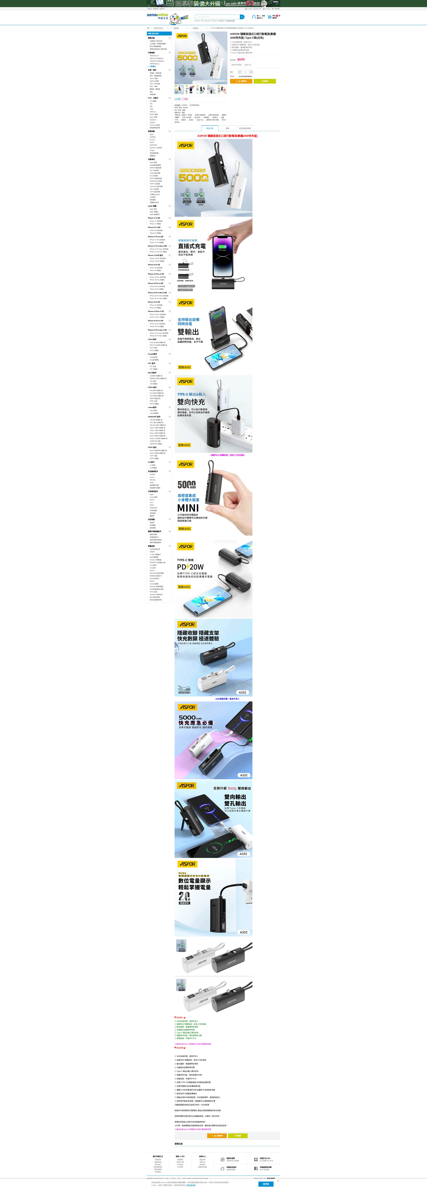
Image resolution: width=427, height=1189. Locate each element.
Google (152, 150)
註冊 (263, 16)
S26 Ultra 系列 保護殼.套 (158, 425)
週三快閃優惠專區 (155, 46)
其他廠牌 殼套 (154, 485)
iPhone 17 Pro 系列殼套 (157, 240)
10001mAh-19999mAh (157, 61)
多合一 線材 (153, 86)
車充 (151, 92)
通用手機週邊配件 (155, 542)
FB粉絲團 (277, 9)
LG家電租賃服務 (229, 21)
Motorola (152, 480)
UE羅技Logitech (155, 194)
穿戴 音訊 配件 (158, 28)
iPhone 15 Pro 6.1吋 (155, 321)
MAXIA (152, 581)
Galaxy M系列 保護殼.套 (158, 436)
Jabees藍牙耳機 (155, 173)
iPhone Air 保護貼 (155, 233)
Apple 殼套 (153, 209)
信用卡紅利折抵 (237, 65)
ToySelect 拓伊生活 (156, 594)
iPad (202, 21)
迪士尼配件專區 (155, 597)
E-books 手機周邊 (155, 560)
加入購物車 (242, 81)
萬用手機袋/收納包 (156, 540)
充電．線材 (152, 70)
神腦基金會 (158, 1162)
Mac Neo (208, 21)
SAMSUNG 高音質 (156, 181)
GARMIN (153, 137)
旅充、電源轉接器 (155, 76)
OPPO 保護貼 (154, 404)
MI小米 (152, 500)
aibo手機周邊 (154, 557)
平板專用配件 (153, 491)
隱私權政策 (158, 1169)
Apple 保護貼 (154, 212)
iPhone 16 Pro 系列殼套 (157, 286)
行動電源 (176, 28)
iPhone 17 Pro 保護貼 (157, 242)
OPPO (152, 142)
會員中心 (260, 18)
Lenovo (152, 477)
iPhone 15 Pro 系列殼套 (157, 324)
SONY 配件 (152, 447)
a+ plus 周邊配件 (155, 554)
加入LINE (258, 9)
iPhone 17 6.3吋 (154, 218)
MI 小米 (152, 140)
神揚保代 (162, 9)
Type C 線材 (154, 78)
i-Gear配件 (153, 565)
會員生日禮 (180, 1162)
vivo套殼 (152, 465)
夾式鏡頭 (153, 525)
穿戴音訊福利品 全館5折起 (158, 49)
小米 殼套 (153, 381)
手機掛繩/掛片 (154, 537)
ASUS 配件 (152, 339)
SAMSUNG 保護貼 (156, 444)
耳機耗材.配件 (154, 202)
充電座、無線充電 (155, 73)
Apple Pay (247, 65)
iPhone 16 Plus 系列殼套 (158, 277)
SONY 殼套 (153, 456)
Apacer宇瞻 (153, 117)
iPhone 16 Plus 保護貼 (157, 280)
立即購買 (264, 81)
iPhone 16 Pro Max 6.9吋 (157, 293)
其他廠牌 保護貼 (155, 488)
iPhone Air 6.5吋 (154, 227)
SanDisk (152, 122)
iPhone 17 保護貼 (155, 224)
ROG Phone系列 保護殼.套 (158, 345)
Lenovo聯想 (153, 497)
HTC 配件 (151, 363)
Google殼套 (153, 357)
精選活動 (151, 38)
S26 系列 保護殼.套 (156, 420)
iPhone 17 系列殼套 (156, 221)
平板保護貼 (153, 510)
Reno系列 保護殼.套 (156, 390)
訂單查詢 (180, 1164)
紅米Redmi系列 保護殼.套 (158, 378)
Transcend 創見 (155, 125)
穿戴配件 (153, 156)
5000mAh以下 (154, 56)
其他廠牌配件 (153, 471)
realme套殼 (153, 410)
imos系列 (153, 568)
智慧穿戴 (151, 131)
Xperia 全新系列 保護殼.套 (158, 450)
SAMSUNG (153, 145)
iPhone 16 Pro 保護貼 (157, 289)
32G (151, 104)
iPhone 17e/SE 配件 (155, 255)
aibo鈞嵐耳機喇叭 (155, 165)
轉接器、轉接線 (155, 89)
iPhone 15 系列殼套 (156, 305)
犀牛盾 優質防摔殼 (156, 600)
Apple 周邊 (152, 206)
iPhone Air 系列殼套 (156, 230)
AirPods (214, 21)
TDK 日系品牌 (154, 189)
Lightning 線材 (154, 81)
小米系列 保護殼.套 (156, 376)
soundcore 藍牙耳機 (156, 186)
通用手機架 (153, 534)
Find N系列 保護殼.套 (157, 396)
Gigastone (153, 120)
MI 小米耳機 (154, 176)
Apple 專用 (153, 162)
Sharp (152, 482)
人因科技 (153, 197)
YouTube (267, 9)
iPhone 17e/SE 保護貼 (157, 261)
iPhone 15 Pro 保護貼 (157, 326)
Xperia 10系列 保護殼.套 (157, 453)
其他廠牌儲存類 (155, 128)
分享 (178, 99)
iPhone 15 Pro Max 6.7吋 (157, 330)
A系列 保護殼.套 (155, 398)
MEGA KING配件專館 (157, 573)
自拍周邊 (151, 519)
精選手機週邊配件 (154, 531)
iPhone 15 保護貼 (155, 308)
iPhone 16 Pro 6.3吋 (155, 283)
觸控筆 (152, 516)
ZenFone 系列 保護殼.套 (157, 342)
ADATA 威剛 (154, 114)
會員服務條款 (158, 1167)
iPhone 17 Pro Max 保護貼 (158, 252)
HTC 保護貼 (153, 369)
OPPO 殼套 (153, 401)
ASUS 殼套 (153, 348)
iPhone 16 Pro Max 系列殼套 (159, 296)
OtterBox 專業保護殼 (156, 586)
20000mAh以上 (155, 64)
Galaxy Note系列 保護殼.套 (158, 438)
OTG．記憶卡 (153, 98)
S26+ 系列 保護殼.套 (156, 422)
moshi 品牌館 (154, 584)
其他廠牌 (153, 200)
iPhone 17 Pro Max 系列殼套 (159, 249)
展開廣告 (275, 2)
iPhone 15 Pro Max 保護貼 (158, 336)
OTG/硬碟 (153, 101)
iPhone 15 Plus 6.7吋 (156, 311)
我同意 (266, 1184)
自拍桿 (152, 522)
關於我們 (158, 1164)
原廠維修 (202, 1164)
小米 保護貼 (153, 384)
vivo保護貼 (153, 468)
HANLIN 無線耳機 (155, 168)
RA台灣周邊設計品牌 (156, 589)
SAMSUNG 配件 (154, 417)
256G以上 (153, 112)
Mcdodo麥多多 (154, 578)
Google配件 (152, 354)
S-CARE (249, 9)
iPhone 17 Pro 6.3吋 (155, 237)
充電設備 (153, 94)
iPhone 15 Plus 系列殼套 (158, 314)
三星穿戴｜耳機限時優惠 (158, 44)
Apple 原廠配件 (155, 214)
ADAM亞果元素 (155, 549)
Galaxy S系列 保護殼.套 (157, 430)
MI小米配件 (152, 373)
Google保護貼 (154, 360)
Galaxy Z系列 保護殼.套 (157, 428)
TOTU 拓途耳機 (155, 192)
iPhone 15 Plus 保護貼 (157, 317)
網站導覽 (158, 1172)
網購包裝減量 (202, 1167)
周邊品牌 (151, 546)
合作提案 (180, 1167)
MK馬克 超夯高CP (156, 576)
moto (151, 502)
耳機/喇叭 (151, 159)
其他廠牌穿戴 (154, 153)
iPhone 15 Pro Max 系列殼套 (159, 333)
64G (151, 106)
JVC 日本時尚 (154, 170)
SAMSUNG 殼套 (155, 441)
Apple (151, 134)
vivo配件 (151, 462)
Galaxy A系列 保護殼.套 (157, 433)
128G (151, 109)
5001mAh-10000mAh (156, 58)
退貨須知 (202, 1159)
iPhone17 (197, 21)
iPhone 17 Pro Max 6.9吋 (157, 246)
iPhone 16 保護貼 (155, 270)
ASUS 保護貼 (154, 350)
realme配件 (152, 407)
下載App (149, 9)
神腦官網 (158, 1159)
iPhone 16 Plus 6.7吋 (156, 274)
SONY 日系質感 (155, 184)
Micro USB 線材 (155, 84)
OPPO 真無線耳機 (156, 178)
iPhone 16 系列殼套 (156, 268)
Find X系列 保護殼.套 (157, 393)
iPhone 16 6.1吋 (154, 265)
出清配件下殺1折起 (156, 41)
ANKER (152, 552)
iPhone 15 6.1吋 (154, 302)
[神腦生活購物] (168, 18)
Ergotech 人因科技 (156, 148)
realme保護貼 (154, 413)
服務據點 (155, 9)
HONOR (152, 474)
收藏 (186, 99)
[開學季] (213, 3)
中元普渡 (221, 21)
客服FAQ (202, 1162)
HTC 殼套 (153, 366)
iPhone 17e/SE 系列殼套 (158, 258)
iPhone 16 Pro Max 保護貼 (158, 298)
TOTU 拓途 (153, 592)
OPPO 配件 (152, 387)
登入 (258, 16)
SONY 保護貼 (154, 458)
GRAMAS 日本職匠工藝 (157, 562)
